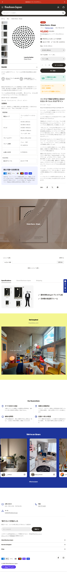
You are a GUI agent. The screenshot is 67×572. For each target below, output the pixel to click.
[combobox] (33, 13)
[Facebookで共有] (47, 187)
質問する (61, 258)
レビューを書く (7, 258)
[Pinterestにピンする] (58, 187)
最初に (33, 268)
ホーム (3, 18)
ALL (8, 18)
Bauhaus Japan (49, 28)
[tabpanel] (33, 296)
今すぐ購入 (53, 70)
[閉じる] (63, 77)
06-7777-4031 (42, 506)
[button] (2, 2)
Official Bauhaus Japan (11, 563)
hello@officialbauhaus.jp (11, 512)
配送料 (46, 34)
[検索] (63, 13)
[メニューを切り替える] (2, 7)
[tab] (6, 281)
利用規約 (12, 536)
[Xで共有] (52, 187)
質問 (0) (60, 262)
